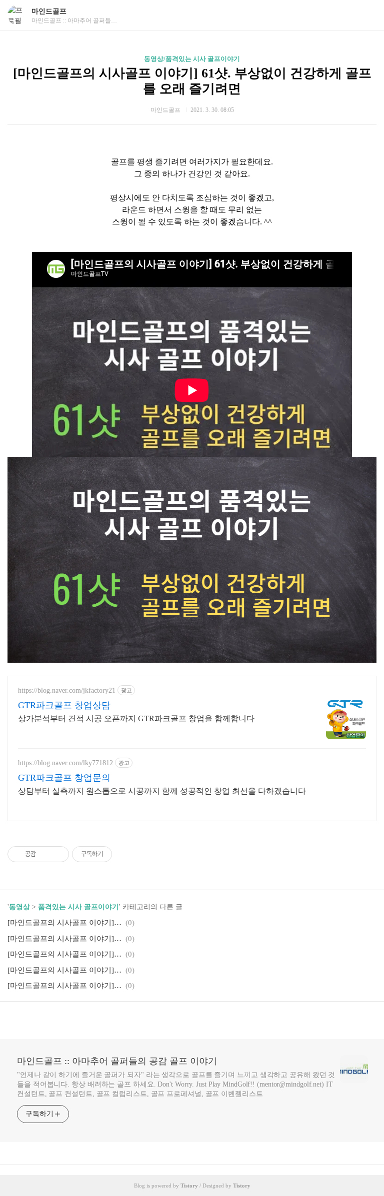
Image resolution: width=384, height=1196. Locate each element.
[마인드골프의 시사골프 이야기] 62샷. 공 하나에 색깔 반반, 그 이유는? (65, 939)
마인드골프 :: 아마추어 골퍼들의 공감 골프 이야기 (117, 1061)
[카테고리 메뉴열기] (366, 15)
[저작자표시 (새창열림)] (116, 854)
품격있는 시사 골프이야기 (78, 907)
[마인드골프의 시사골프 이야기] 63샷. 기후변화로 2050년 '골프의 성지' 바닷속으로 (65, 923)
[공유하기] (45, 854)
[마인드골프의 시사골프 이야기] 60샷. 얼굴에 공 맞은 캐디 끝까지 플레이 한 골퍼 (65, 954)
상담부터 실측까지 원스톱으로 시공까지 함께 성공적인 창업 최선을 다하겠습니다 (162, 791)
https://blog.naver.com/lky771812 (65, 763)
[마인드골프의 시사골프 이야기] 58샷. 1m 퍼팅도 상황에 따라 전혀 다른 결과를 (65, 986)
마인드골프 (49, 11)
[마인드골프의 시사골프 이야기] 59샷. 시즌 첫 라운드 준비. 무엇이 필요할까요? (65, 970)
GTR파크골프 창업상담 (64, 705)
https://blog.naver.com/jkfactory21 (67, 690)
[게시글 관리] (58, 854)
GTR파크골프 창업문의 (64, 778)
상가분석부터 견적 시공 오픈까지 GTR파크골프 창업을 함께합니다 (136, 718)
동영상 (19, 907)
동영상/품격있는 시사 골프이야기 (192, 58)
